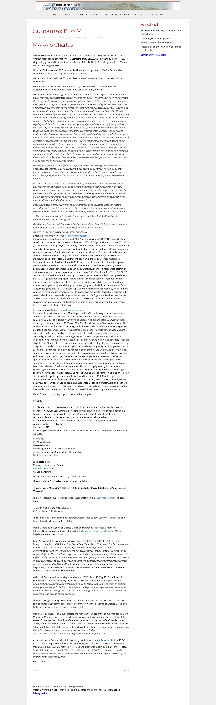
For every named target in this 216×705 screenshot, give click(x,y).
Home (55, 14)
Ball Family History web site (93, 530)
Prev (37, 670)
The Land (138, 14)
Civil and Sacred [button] (88, 14)
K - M (101, 37)
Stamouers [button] (68, 14)
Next (125, 670)
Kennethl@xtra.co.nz (43, 468)
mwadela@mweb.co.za (72, 309)
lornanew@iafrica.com (76, 235)
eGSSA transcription (105, 497)
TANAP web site (109, 640)
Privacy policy (40, 693)
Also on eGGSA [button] (156, 14)
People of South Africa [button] (115, 14)
